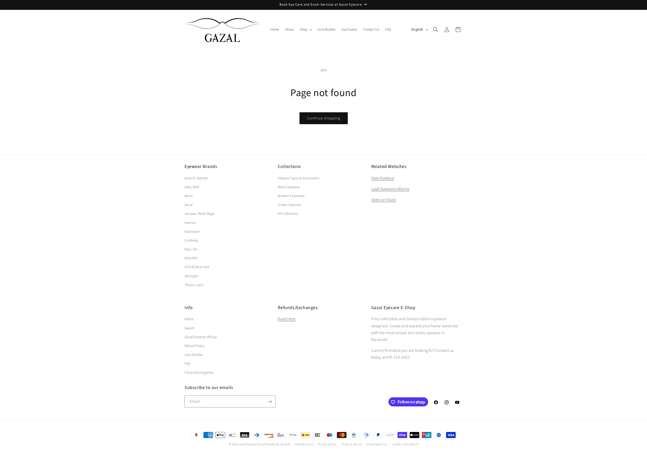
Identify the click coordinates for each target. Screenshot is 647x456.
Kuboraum (192, 231)
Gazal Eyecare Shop (251, 444)
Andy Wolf (191, 186)
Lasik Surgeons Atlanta (390, 188)
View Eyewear (382, 178)
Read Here (286, 319)
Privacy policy (327, 444)
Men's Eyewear (289, 186)
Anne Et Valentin (196, 178)
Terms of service (351, 444)
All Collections (288, 213)
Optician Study (383, 199)
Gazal (188, 204)
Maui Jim (191, 249)
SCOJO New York (196, 267)
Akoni (188, 195)
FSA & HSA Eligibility (199, 372)
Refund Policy (194, 345)
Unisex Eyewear (289, 204)
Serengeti (191, 275)
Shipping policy (376, 444)
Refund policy (304, 444)
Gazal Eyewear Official (200, 336)
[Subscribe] (269, 402)
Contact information (405, 444)
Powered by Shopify (277, 444)
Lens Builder (193, 354)
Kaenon (190, 222)
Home (188, 319)
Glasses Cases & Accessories (298, 178)
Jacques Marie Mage (199, 213)
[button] (305, 29)
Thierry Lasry (194, 284)
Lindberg (191, 240)
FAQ (187, 363)
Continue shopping (323, 118)
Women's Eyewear (291, 195)
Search (189, 328)
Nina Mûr (191, 258)
